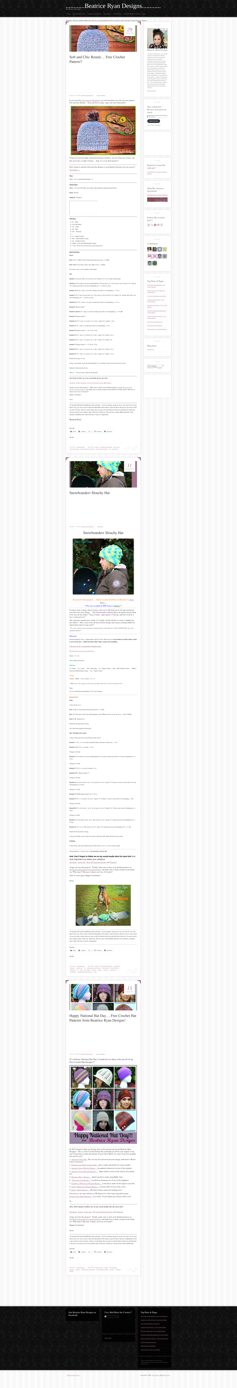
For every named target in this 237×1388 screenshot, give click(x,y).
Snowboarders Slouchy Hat (89, 492)
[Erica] (164, 249)
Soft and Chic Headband (91, 100)
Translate (159, 367)
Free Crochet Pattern (101, 449)
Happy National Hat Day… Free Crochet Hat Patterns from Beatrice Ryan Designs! (102, 1018)
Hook (81, 970)
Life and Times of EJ (79, 14)
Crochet (72, 968)
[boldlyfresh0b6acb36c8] (154, 256)
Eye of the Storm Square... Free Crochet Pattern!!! (153, 1331)
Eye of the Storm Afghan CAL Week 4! (156, 296)
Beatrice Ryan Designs (87, 95)
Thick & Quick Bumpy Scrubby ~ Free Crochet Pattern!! (154, 1338)
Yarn (95, 971)
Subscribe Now (153, 121)
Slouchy (106, 970)
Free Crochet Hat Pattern (87, 449)
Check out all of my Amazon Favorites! (157, 195)
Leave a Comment (101, 95)
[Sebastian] (159, 256)
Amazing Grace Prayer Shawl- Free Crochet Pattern (154, 1320)
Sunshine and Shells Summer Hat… (85, 1165)
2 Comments (100, 526)
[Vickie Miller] (154, 263)
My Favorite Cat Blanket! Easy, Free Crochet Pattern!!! (154, 1316)
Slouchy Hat (113, 970)
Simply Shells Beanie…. (80, 1190)
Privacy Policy (108, 1338)
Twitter (78, 383)
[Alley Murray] (149, 249)
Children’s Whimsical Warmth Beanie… (86, 1183)
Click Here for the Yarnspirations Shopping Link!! (85, 646)
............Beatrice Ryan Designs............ (113, 5)
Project (94, 970)
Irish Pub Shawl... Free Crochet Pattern (157, 329)
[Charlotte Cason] (159, 249)
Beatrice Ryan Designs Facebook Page (86, 869)
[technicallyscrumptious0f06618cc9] (164, 256)
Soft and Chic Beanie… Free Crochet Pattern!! (97, 59)
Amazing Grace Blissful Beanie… (84, 1168)
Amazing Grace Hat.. (79, 1159)
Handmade (72, 970)
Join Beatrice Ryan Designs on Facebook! (82, 1314)
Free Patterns (107, 14)
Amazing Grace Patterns (94, 14)
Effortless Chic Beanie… (81, 1180)
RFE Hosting (166, 1375)
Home (68, 14)
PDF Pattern (87, 970)
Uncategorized (81, 447)
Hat (110, 449)
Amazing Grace (99, 1267)
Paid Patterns (117, 14)
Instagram (83, 383)
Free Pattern (105, 968)
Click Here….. (74, 170)
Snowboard (73, 971)
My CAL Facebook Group (95, 383)
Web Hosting (156, 1375)
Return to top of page (73, 1375)
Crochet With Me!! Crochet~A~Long (134, 14)
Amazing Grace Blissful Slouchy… (84, 1171)
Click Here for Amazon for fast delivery (82, 651)
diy (85, 968)
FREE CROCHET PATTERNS (154, 325)
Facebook (72, 383)
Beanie (97, 447)
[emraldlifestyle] (154, 249)
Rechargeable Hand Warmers (80, 1196)
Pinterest (108, 383)
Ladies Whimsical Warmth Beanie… (85, 1186)
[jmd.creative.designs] (149, 256)
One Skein (114, 449)
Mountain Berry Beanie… (81, 1177)
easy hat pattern (74, 449)
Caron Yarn (117, 966)
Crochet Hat (79, 968)
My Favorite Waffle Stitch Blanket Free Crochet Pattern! (154, 1335)
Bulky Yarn (116, 447)
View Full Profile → (152, 91)
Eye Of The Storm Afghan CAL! (155, 322)
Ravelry (117, 606)
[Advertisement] (103, 79)
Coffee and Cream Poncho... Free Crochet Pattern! (153, 1327)
